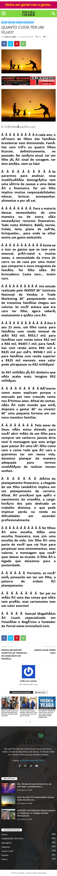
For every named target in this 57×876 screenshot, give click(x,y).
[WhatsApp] (23, 43)
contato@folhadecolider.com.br (32, 760)
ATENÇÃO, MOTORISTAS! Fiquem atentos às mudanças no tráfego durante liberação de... (36, 813)
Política (4, 859)
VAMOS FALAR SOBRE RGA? (45, 651)
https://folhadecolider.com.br (28, 684)
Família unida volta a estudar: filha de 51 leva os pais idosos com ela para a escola (28, 713)
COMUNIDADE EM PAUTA (47, 708)
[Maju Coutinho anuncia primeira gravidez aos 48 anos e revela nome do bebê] (10, 703)
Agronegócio (6, 843)
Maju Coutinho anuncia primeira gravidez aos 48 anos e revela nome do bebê (9, 713)
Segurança (5, 847)
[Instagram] (26, 766)
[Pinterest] (17, 43)
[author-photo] (28, 671)
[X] (31, 766)
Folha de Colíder (10, 37)
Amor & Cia (6, 708)
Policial (4, 835)
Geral (4, 22)
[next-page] (30, 722)
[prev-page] (26, 722)
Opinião (10, 20)
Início (3, 20)
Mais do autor (40, 692)
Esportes (5, 855)
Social (19, 22)
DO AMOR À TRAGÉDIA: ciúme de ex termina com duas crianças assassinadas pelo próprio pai (46, 714)
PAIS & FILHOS (28, 22)
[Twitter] (10, 43)
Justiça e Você (7, 851)
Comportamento (26, 708)
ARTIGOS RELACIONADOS (21, 692)
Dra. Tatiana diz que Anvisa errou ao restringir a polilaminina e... (34, 785)
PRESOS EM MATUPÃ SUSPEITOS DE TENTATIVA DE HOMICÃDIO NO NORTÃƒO (14, 654)
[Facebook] (4, 43)
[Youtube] (37, 766)
